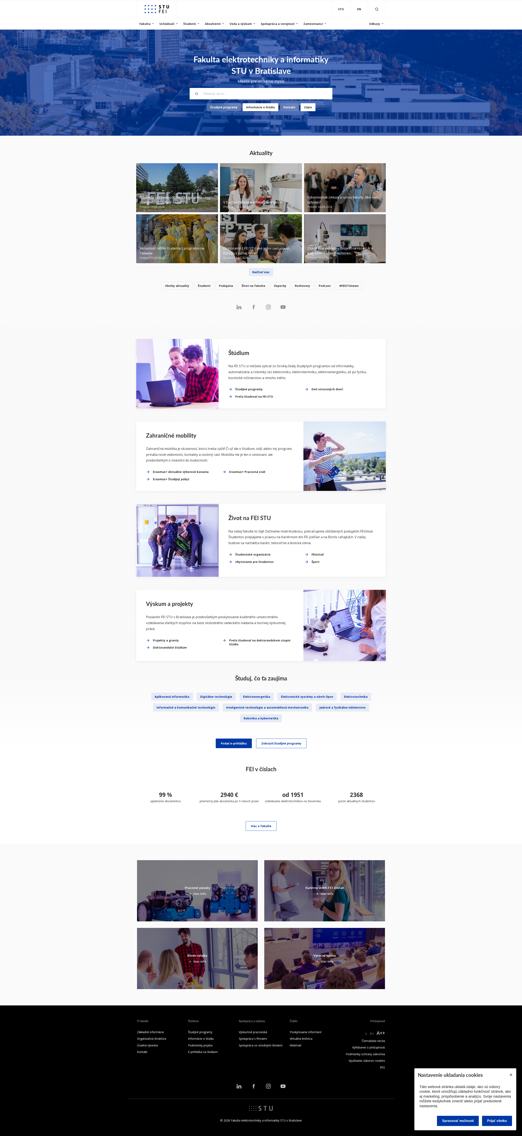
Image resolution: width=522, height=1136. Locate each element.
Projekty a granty (166, 640)
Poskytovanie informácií (305, 1032)
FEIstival (318, 554)
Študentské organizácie (253, 554)
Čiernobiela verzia (373, 1041)
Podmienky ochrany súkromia (365, 1054)
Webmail (295, 1045)
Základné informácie (150, 1032)
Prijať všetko (497, 1121)
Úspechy (280, 286)
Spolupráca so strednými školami (260, 1045)
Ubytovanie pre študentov (254, 562)
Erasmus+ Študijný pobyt (171, 479)
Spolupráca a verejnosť (277, 24)
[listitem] (261, 286)
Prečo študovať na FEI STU (254, 396)
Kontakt (289, 107)
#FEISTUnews (349, 286)
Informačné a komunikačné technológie (186, 707)
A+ (372, 1033)
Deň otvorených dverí (327, 389)
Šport (316, 562)
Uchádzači (166, 24)
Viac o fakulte (261, 826)
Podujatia (226, 286)
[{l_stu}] (261, 1108)
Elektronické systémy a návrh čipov (307, 697)
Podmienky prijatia (200, 1045)
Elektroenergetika (256, 697)
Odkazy (374, 24)
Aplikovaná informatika (172, 697)
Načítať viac (261, 272)
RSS (382, 1067)
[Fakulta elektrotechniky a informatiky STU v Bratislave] (157, 9)
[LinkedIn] (239, 307)
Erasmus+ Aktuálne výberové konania (181, 472)
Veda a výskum (241, 24)
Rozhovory (302, 286)
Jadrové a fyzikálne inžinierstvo (342, 707)
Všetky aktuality (177, 286)
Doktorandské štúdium (170, 647)
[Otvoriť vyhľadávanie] (377, 9)
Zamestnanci (313, 24)
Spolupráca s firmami (253, 1039)
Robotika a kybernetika (261, 718)
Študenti (189, 24)
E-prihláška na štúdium (203, 1052)
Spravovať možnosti (458, 1121)
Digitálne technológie (216, 697)
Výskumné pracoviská (253, 1032)
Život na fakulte (253, 286)
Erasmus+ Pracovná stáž (247, 472)
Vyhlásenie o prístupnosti (368, 1047)
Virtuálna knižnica (301, 1039)
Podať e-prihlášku (234, 743)
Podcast (325, 286)
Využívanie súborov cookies (367, 1061)
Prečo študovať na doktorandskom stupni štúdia (259, 642)
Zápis (308, 107)
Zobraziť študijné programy (281, 743)
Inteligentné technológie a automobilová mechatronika (267, 707)
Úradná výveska (147, 1045)
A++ (381, 1033)
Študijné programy (224, 107)
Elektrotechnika (356, 697)
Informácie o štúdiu (260, 107)
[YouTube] (283, 307)
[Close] (511, 1075)
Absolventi (213, 24)
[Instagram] (268, 307)
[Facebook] (254, 307)
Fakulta (144, 24)
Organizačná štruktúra (151, 1039)
